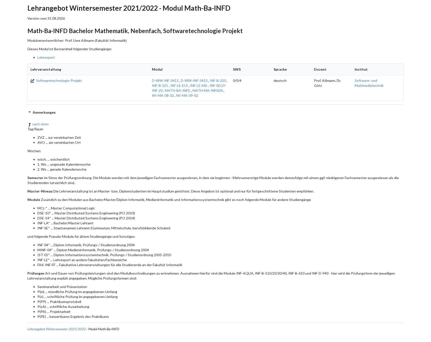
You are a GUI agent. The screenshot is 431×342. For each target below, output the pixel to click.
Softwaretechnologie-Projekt (58, 80)
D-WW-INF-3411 (165, 80)
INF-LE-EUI (179, 85)
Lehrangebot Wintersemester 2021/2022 (56, 329)
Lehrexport (46, 57)
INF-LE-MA (198, 85)
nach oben (40, 124)
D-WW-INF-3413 (194, 80)
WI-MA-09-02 (187, 95)
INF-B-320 (218, 80)
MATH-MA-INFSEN (208, 90)
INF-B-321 (160, 85)
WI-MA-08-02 (163, 95)
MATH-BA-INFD (177, 90)
